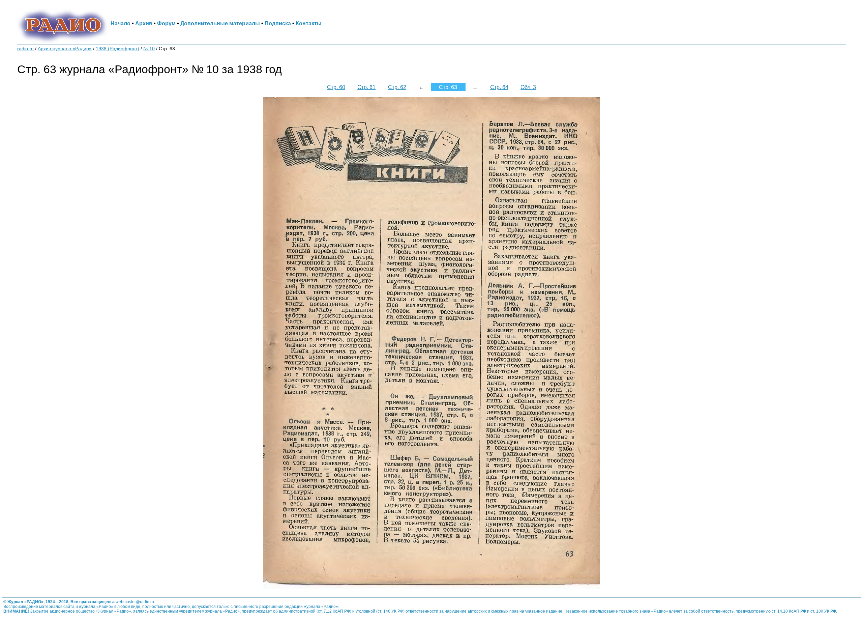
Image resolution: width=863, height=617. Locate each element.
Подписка (278, 23)
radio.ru (25, 48)
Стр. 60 (336, 87)
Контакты (309, 23)
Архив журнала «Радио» (65, 48)
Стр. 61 (366, 87)
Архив (143, 23)
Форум (166, 23)
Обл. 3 (528, 87)
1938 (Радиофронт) (117, 48)
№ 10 (149, 48)
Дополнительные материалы (220, 23)
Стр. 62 (397, 87)
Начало (120, 23)
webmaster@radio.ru (135, 601)
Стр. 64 (499, 87)
